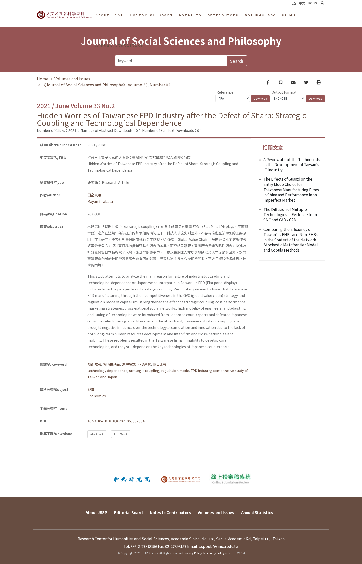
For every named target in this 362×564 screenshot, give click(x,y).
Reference (224, 92)
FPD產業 (144, 364)
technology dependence (107, 370)
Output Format (284, 92)
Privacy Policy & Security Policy (204, 553)
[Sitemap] (294, 3)
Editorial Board (151, 15)
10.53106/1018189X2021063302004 (116, 421)
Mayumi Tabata (100, 201)
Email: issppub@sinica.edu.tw (213, 546)
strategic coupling (144, 370)
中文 (302, 3)
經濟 (90, 389)
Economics (96, 395)
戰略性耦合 (111, 364)
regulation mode (175, 370)
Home (42, 78)
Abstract (96, 434)
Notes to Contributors (209, 15)
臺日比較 (159, 364)
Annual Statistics (119, 45)
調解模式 (129, 364)
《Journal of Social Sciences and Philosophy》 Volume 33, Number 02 (106, 85)
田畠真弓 (94, 195)
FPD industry (201, 370)
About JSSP (109, 15)
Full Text (120, 434)
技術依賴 (94, 364)
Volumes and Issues (270, 15)
